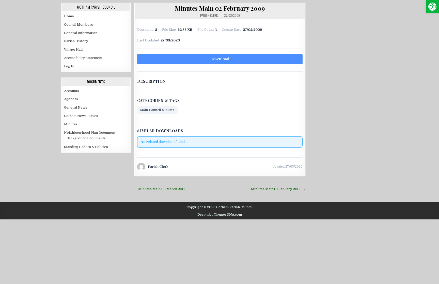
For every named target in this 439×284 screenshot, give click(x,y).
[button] (432, 6)
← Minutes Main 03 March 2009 (160, 189)
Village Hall (73, 49)
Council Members (78, 24)
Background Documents (86, 138)
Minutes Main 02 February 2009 (220, 8)
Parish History (76, 41)
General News (75, 107)
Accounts (71, 91)
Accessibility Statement (83, 58)
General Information (80, 33)
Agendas (71, 99)
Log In (69, 66)
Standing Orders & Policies (86, 147)
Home (69, 16)
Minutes (70, 124)
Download (219, 59)
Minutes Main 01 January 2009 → (278, 189)
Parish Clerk (209, 15)
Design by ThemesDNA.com (219, 214)
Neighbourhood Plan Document (89, 132)
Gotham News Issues (81, 116)
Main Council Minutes (157, 110)
